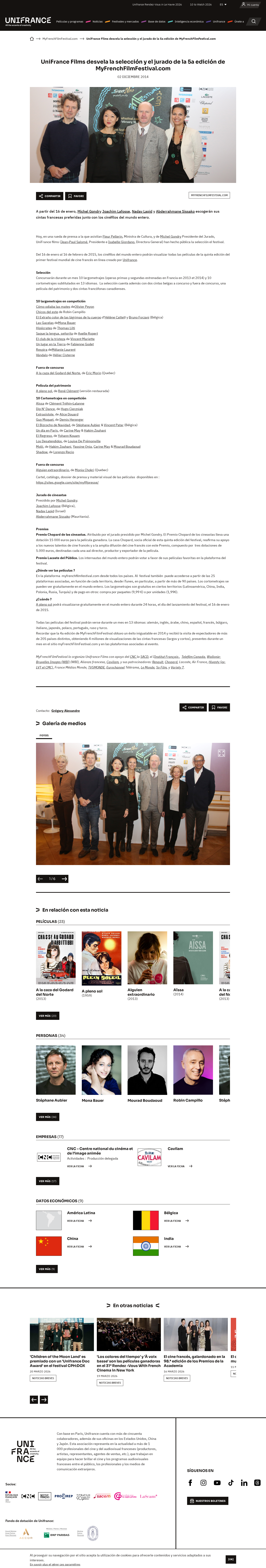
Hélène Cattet (115, 317)
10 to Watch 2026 (201, 4)
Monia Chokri (84, 470)
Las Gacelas (45, 323)
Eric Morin (93, 373)
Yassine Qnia (82, 446)
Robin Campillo (188, 1100)
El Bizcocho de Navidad (53, 425)
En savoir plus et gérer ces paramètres (55, 1564)
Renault (157, 662)
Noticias (98, 21)
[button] (221, 753)
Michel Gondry (89, 211)
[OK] (231, 1559)
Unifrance (219, 21)
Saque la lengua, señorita (54, 333)
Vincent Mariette (82, 339)
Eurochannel (115, 667)
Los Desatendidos (49, 441)
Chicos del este (47, 312)
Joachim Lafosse (116, 211)
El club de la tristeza (50, 339)
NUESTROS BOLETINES (210, 1501)
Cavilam (113, 662)
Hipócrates (44, 328)
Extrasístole (45, 414)
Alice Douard (69, 414)
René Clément (68, 391)
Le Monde (148, 667)
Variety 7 (177, 667)
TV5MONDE (96, 667)
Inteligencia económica (189, 21)
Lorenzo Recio (63, 452)
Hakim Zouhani (95, 430)
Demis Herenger (72, 419)
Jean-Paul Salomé (74, 242)
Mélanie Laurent (63, 349)
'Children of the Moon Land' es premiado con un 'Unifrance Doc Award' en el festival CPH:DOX (60, 1361)
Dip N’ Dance (45, 409)
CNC (133, 657)
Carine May (72, 430)
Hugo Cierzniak (72, 409)
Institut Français (166, 657)
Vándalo (42, 355)
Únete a (239, 21)
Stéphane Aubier (88, 425)
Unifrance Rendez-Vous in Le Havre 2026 (157, 4)
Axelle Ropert (88, 333)
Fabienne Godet (82, 344)
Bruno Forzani (139, 317)
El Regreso (44, 436)
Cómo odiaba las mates (53, 307)
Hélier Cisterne (64, 355)
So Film (161, 667)
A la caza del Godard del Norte (58, 373)
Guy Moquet (45, 419)
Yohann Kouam (69, 436)
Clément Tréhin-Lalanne (66, 403)
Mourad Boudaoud (127, 446)
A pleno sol (44, 391)
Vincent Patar (114, 425)
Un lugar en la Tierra (51, 344)
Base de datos (156, 21)
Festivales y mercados (125, 21)
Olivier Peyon (84, 307)
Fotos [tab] (44, 735)
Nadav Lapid (142, 211)
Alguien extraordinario (52, 470)
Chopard (171, 662)
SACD (144, 657)
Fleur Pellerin (112, 236)
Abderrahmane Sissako (175, 211)
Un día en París (47, 430)
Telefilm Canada (193, 657)
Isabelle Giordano (121, 242)
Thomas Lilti (66, 328)
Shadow (41, 452)
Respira (41, 349)
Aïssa (40, 403)
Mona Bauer (67, 323)
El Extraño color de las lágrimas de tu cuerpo (68, 317)
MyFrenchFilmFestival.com (209, 195)
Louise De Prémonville (84, 441)
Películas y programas (69, 21)
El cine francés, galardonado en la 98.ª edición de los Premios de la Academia (194, 1361)
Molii (39, 446)
